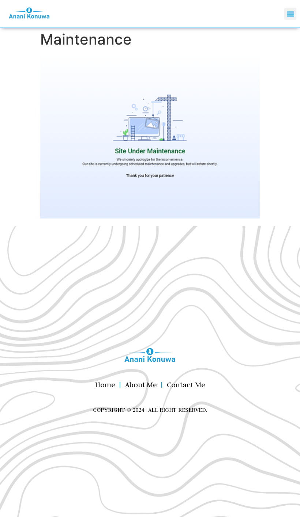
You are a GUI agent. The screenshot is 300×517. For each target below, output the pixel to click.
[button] (290, 14)
